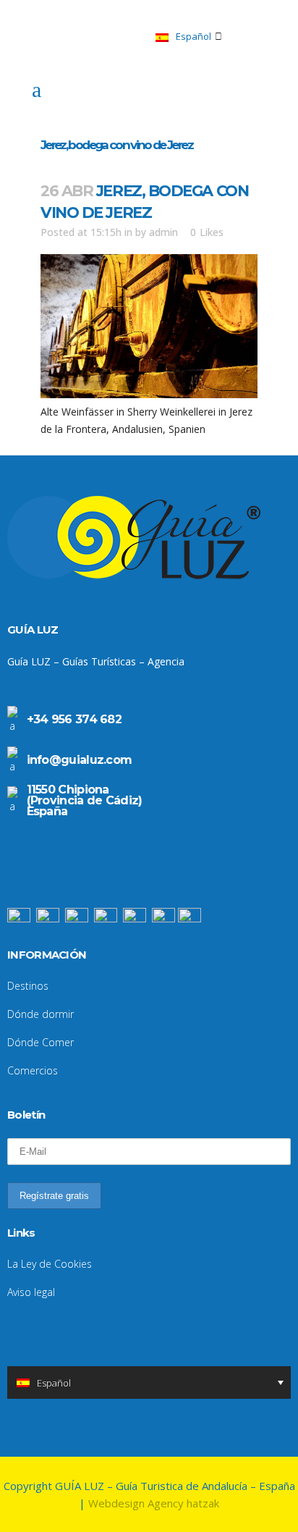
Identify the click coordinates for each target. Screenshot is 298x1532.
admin (163, 232)
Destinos (27, 986)
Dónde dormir (40, 1014)
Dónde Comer (40, 1042)
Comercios (32, 1070)
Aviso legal (31, 1292)
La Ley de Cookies (49, 1264)
